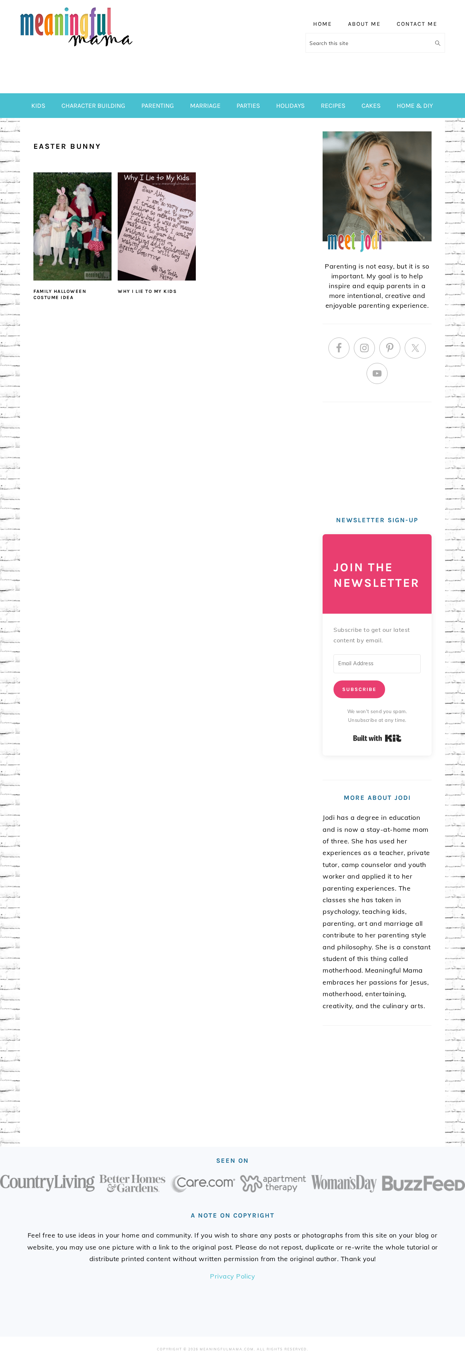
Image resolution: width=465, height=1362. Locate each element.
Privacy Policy (232, 1276)
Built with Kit (377, 738)
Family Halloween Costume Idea (59, 294)
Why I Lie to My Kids (147, 291)
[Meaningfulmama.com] (76, 47)
